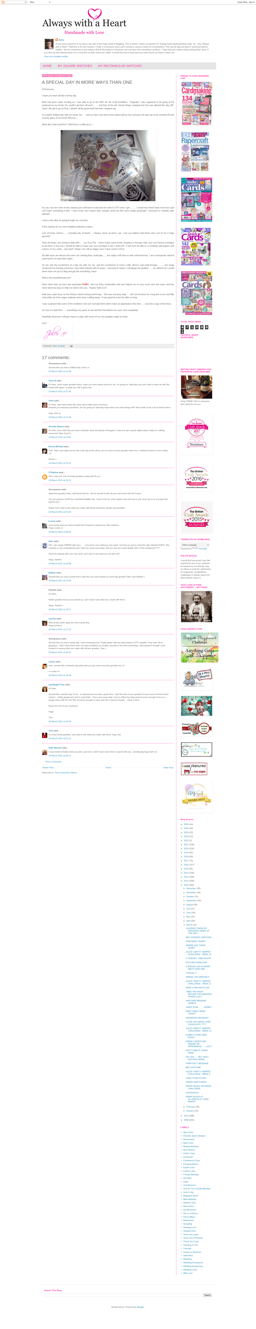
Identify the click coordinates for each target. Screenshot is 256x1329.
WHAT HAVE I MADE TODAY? (195, 1012)
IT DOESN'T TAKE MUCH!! (198, 958)
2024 (186, 832)
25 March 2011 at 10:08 (60, 563)
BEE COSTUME (193, 1067)
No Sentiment (189, 1210)
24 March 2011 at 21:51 (60, 463)
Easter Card (189, 1167)
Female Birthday (191, 1174)
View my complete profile (56, 56)
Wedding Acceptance (193, 1262)
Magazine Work (190, 1195)
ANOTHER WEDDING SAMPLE (196, 1001)
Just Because (189, 1185)
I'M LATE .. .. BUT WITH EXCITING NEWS (197, 1058)
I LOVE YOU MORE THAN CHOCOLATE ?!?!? (198, 1023)
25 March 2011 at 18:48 (60, 675)
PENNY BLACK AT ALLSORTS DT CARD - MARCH (198, 1099)
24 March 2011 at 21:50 (60, 437)
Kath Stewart (55, 748)
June (189, 912)
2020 (186, 848)
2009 (186, 1120)
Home (108, 767)
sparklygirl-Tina (56, 684)
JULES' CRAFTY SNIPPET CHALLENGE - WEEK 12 (198, 953)
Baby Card (188, 1143)
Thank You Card (191, 1241)
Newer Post (48, 767)
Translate (202, 548)
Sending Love (189, 1227)
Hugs (185, 1181)
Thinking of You (190, 1245)
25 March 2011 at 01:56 (60, 512)
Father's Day (189, 1171)
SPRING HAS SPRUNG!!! (197, 977)
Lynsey (52, 618)
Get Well (187, 1178)
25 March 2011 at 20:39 (60, 721)
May (188, 916)
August (189, 904)
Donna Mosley (56, 446)
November (191, 892)
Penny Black (189, 1217)
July (188, 908)
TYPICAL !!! (191, 973)
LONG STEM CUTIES (196, 1078)
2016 (186, 864)
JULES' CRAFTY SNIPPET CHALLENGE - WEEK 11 (198, 982)
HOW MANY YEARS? (196, 941)
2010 (186, 1116)
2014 (186, 873)
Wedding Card (190, 1269)
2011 (186, 885)
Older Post (168, 767)
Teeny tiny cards (191, 1234)
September (191, 900)
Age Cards (188, 1132)
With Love (188, 1273)
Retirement (188, 1220)
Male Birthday (189, 1199)
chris (51, 400)
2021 (186, 844)
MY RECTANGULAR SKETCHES (120, 65)
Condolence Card (191, 1160)
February (191, 1107)
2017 (186, 860)
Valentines (188, 1255)
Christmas (188, 1157)
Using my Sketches (192, 1252)
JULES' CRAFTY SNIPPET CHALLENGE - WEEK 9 (198, 1072)
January (190, 1111)
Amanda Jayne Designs (194, 1136)
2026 (186, 824)
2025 (186, 828)
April (188, 921)
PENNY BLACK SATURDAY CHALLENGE (198, 1087)
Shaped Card (189, 1231)
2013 (186, 877)
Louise (52, 521)
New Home (188, 1206)
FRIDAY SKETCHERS (196, 1082)
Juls (51, 730)
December (191, 888)
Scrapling (187, 1224)
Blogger (140, 1307)
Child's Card (189, 1153)
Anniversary (188, 1139)
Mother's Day (189, 1202)
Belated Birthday (191, 1146)
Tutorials (187, 1248)
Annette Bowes (56, 426)
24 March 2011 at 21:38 (60, 371)
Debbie (52, 572)
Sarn (51, 541)
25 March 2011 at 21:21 (60, 738)
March (189, 925)
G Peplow (53, 472)
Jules (61, 40)
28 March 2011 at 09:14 (60, 755)
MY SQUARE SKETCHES (75, 65)
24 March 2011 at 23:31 (60, 480)
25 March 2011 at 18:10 (60, 652)
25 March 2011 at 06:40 (60, 532)
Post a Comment (53, 761)
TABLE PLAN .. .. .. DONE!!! (199, 1007)
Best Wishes (189, 1150)
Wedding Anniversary (193, 1266)
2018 (186, 856)
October (190, 896)
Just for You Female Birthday (196, 1188)
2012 (186, 881)
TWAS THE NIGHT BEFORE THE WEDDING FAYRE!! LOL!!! (199, 994)
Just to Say (188, 1192)
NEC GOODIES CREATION (198, 937)
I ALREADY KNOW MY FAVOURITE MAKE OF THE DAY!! (197, 930)
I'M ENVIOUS (192, 1092)
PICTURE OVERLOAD (196, 962)
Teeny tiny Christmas (193, 1238)
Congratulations (190, 1164)
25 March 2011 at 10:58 (60, 580)
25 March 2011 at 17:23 (60, 629)
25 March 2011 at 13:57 (60, 609)
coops (52, 661)
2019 (186, 852)
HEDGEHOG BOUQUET (197, 1018)
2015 (186, 868)
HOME (47, 65)
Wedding (187, 1259)
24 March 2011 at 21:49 (60, 417)
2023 (186, 836)
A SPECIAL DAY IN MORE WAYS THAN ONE (198, 967)
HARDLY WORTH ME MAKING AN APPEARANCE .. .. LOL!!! (199, 1044)
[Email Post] (71, 346)
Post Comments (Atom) (66, 772)
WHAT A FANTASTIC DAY (198, 987)
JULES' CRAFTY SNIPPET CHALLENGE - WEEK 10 (198, 1029)
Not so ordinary (190, 1213)
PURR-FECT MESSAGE (197, 1063)
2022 (186, 840)
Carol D (52, 380)
